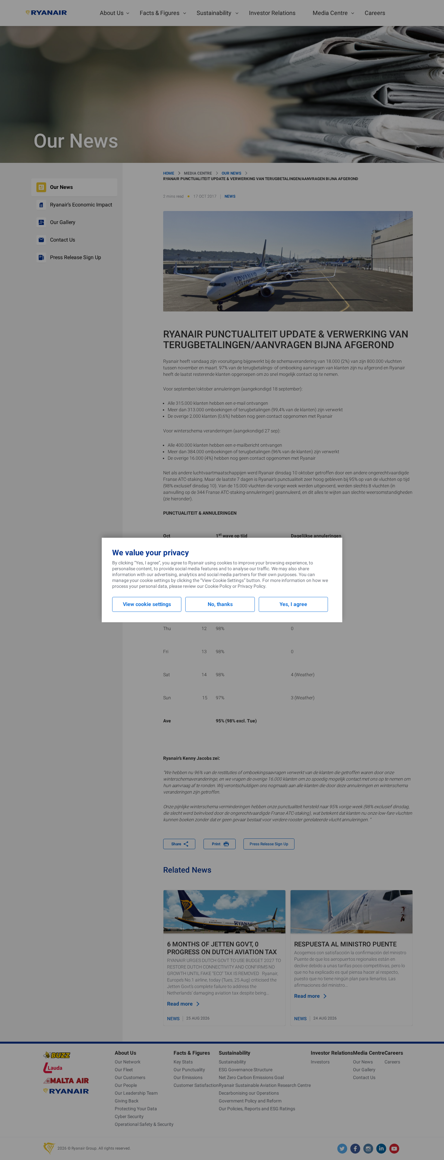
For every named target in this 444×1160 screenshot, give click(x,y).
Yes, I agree (293, 604)
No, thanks (220, 604)
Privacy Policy (251, 586)
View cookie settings (147, 604)
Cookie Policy (218, 586)
